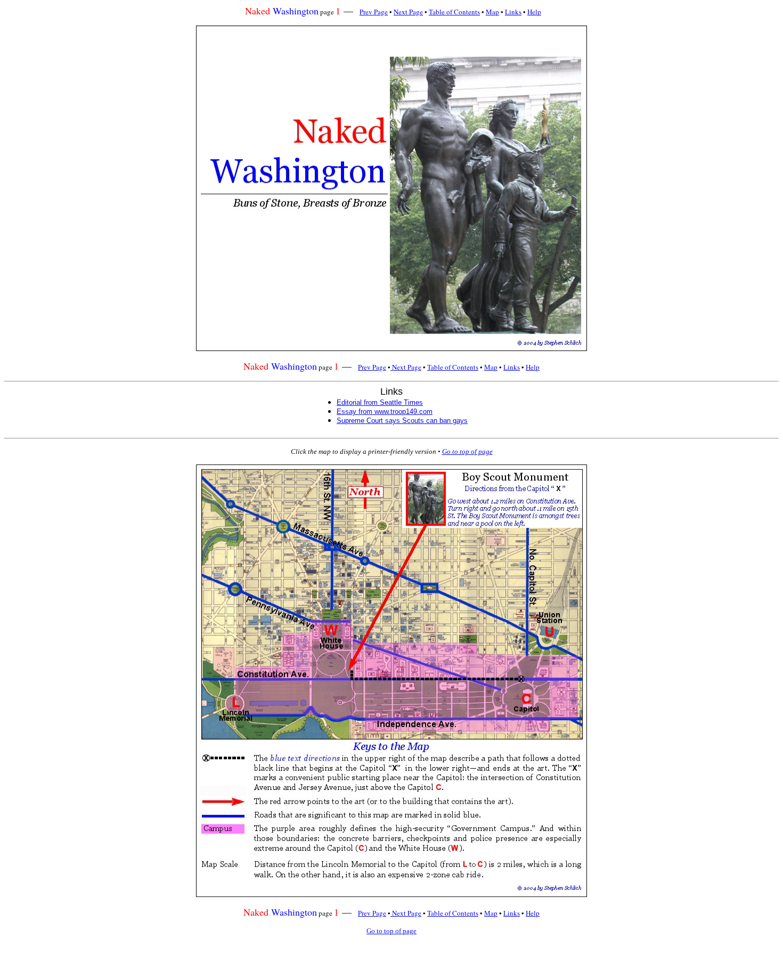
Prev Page (374, 12)
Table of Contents (454, 12)
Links (513, 12)
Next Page (408, 12)
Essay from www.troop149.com (385, 411)
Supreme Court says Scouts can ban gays (402, 421)
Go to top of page (467, 451)
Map (492, 12)
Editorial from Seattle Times (380, 402)
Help (534, 12)
